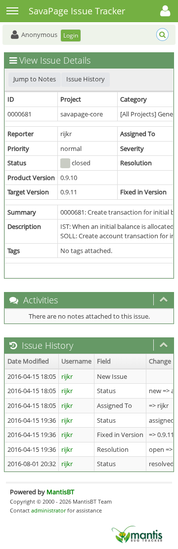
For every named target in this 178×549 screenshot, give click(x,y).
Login (70, 35)
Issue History (85, 78)
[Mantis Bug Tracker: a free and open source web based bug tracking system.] (137, 533)
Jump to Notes (34, 78)
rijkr (67, 376)
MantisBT (60, 491)
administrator (48, 510)
